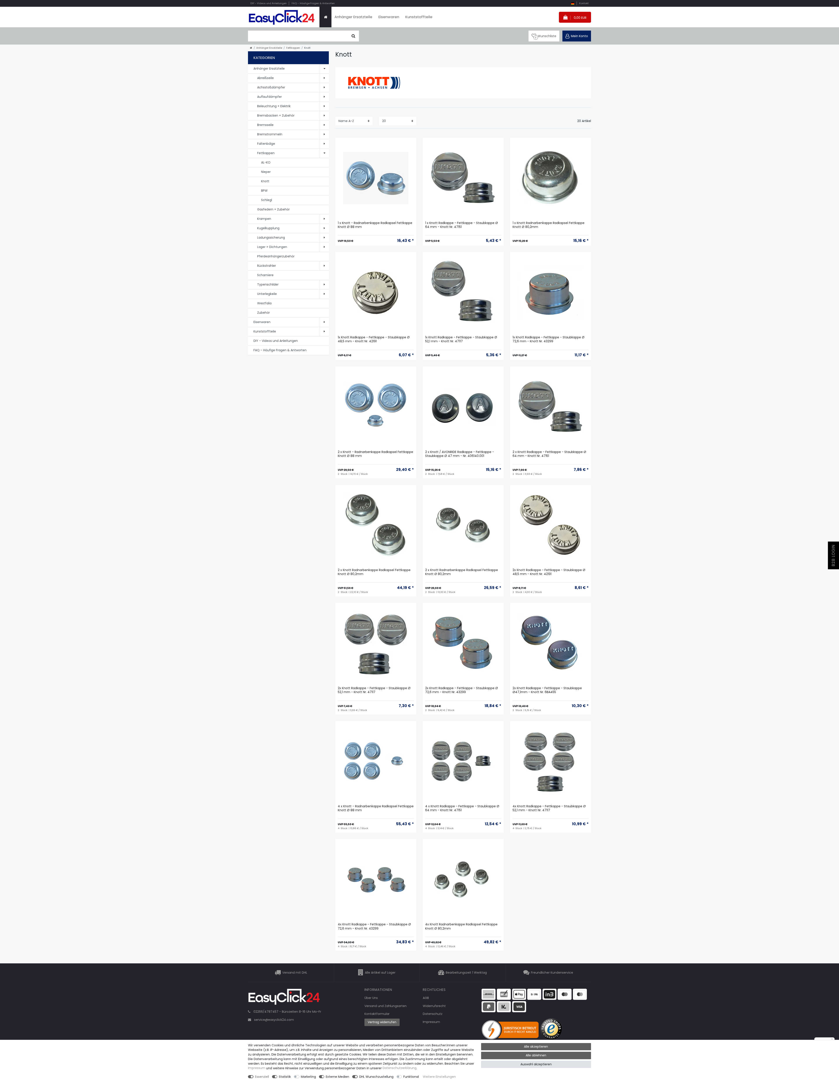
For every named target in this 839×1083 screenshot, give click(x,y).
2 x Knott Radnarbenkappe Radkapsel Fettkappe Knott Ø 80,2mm (374, 572)
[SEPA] (534, 994)
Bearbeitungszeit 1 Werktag (466, 972)
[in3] (549, 994)
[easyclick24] (284, 998)
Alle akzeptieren (536, 1046)
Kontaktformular (377, 1014)
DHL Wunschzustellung (376, 1076)
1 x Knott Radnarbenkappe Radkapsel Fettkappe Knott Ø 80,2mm (548, 225)
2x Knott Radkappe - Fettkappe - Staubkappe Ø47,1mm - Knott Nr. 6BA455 (547, 690)
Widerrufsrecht (434, 1006)
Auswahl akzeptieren (536, 1064)
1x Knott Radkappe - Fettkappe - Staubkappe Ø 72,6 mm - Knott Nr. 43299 (548, 339)
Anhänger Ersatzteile (353, 16)
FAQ (313, 3)
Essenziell (262, 1076)
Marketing (308, 1076)
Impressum (431, 1022)
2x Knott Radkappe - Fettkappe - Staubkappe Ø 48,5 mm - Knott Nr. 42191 (549, 572)
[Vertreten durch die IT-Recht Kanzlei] (511, 1029)
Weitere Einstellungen (439, 1076)
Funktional (411, 1076)
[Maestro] (565, 994)
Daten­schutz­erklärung (399, 1068)
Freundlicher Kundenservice (552, 972)
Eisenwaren (388, 16)
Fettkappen (293, 48)
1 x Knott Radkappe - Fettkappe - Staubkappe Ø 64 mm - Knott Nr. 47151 (461, 225)
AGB (426, 998)
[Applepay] (519, 994)
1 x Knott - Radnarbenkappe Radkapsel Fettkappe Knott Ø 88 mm (375, 225)
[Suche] (353, 36)
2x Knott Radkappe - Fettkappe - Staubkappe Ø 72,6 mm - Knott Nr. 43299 (461, 690)
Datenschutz (432, 1014)
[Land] (573, 3)
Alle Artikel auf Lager (380, 972)
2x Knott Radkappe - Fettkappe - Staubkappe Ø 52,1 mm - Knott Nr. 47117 (374, 690)
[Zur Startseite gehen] (251, 48)
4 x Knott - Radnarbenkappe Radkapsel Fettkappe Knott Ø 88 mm (376, 808)
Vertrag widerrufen (382, 1022)
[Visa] (519, 1006)
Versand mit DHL (294, 972)
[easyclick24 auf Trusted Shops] (551, 1029)
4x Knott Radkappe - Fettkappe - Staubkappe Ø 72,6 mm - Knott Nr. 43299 (374, 926)
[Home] (325, 17)
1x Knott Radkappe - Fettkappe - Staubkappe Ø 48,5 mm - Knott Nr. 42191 (374, 339)
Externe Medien (337, 1076)
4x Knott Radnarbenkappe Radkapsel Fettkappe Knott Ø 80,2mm (461, 926)
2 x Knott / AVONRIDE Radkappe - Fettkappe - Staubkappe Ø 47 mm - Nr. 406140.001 (459, 454)
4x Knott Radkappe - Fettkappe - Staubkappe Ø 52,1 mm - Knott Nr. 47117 (549, 808)
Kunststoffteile (418, 16)
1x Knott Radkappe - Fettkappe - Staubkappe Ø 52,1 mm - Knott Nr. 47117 (461, 339)
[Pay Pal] (489, 1006)
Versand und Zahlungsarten (385, 1006)
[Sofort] (504, 1006)
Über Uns (371, 998)
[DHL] (489, 994)
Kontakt (584, 3)
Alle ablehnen (536, 1055)
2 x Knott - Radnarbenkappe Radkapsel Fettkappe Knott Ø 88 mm (375, 454)
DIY (268, 3)
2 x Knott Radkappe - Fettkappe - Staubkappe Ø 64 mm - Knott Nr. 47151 (549, 454)
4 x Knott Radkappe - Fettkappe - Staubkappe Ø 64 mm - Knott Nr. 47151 (462, 808)
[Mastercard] (580, 994)
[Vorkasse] (504, 994)
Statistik (285, 1076)
